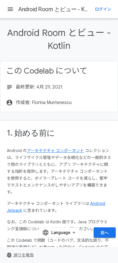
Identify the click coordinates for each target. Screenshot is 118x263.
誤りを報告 (20, 255)
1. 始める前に (31, 133)
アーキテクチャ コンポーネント (55, 150)
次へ (105, 232)
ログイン (103, 9)
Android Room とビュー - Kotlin (56, 9)
